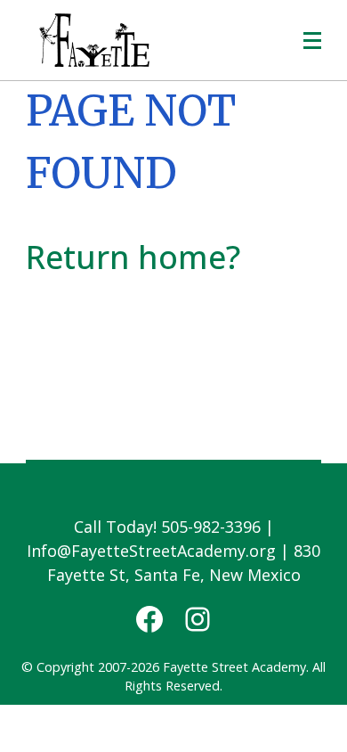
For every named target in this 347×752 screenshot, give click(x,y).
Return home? (133, 257)
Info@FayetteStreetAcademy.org (151, 550)
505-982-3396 (211, 526)
